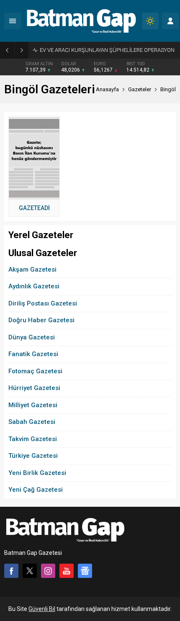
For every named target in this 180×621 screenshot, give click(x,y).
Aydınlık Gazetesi (33, 286)
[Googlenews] (85, 571)
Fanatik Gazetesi (33, 354)
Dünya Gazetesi (31, 337)
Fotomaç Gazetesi (35, 371)
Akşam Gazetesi (32, 269)
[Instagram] (48, 571)
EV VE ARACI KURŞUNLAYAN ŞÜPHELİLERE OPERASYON (107, 50)
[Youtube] (66, 571)
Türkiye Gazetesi (33, 455)
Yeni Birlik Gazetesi (37, 473)
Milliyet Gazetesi (32, 405)
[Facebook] (11, 571)
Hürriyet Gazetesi (34, 388)
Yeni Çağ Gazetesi (35, 489)
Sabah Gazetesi (31, 422)
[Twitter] (30, 571)
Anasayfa (107, 89)
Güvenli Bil (41, 609)
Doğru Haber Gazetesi (41, 320)
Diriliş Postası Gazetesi (42, 303)
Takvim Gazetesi (32, 439)
